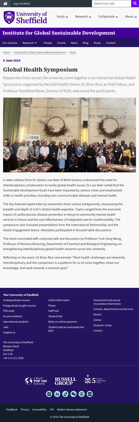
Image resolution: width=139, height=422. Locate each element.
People (48, 43)
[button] (30, 42)
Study (97, 43)
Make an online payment (62, 322)
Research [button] (81, 16)
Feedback (11, 409)
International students (15, 322)
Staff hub (53, 311)
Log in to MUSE (22, 4)
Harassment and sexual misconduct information (107, 302)
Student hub (55, 316)
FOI (52, 409)
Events (61, 43)
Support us (9, 332)
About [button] (129, 16)
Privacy (25, 409)
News (74, 43)
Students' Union (102, 325)
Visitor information (59, 300)
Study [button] (61, 16)
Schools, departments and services (113, 309)
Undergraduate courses (16, 300)
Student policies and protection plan (66, 329)
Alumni (97, 314)
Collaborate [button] (106, 16)
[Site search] (135, 3)
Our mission (10, 43)
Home (6, 52)
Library (97, 320)
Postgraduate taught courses (19, 306)
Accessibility (39, 409)
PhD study (8, 311)
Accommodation (12, 316)
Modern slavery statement (72, 409)
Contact (110, 43)
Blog (85, 43)
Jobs (5, 327)
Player (52, 306)
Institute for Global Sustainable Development (59, 32)
